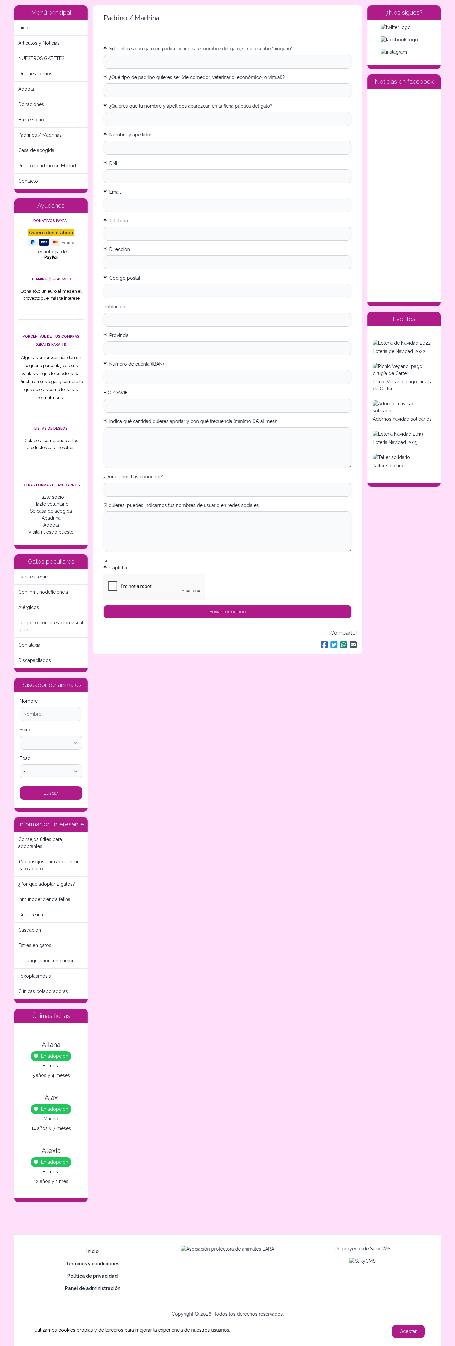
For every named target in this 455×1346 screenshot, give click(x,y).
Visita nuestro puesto (51, 532)
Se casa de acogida (51, 511)
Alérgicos (28, 607)
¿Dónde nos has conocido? (133, 476)
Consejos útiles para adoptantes (40, 843)
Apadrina (51, 518)
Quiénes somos (35, 73)
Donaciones (31, 104)
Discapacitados (34, 660)
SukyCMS (380, 1248)
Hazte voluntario (51, 504)
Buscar (51, 793)
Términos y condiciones (92, 1263)
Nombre (29, 701)
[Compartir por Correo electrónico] (353, 645)
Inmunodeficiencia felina (44, 899)
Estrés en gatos (34, 945)
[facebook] (404, 39)
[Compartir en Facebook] (324, 645)
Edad (25, 758)
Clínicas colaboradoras (43, 991)
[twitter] (404, 27)
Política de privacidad (92, 1276)
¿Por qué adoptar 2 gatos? (46, 884)
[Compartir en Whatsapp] (343, 645)
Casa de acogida (36, 150)
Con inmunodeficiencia (43, 592)
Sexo (25, 729)
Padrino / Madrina (131, 18)
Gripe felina (30, 914)
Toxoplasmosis (34, 976)
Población (114, 306)
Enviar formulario (228, 611)
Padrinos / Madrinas (40, 135)
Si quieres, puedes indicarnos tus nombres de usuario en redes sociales (181, 505)
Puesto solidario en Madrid (47, 165)
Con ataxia (29, 645)
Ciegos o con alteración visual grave (50, 626)
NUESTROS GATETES (41, 58)
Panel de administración (92, 1288)
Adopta (26, 89)
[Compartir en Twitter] (333, 645)
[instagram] (404, 52)
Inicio (24, 27)
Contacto (28, 181)
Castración (29, 930)
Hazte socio (31, 119)
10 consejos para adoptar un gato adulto (49, 865)
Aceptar (408, 1331)
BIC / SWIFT (117, 392)
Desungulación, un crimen (46, 960)
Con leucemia (33, 576)
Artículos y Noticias (39, 43)
